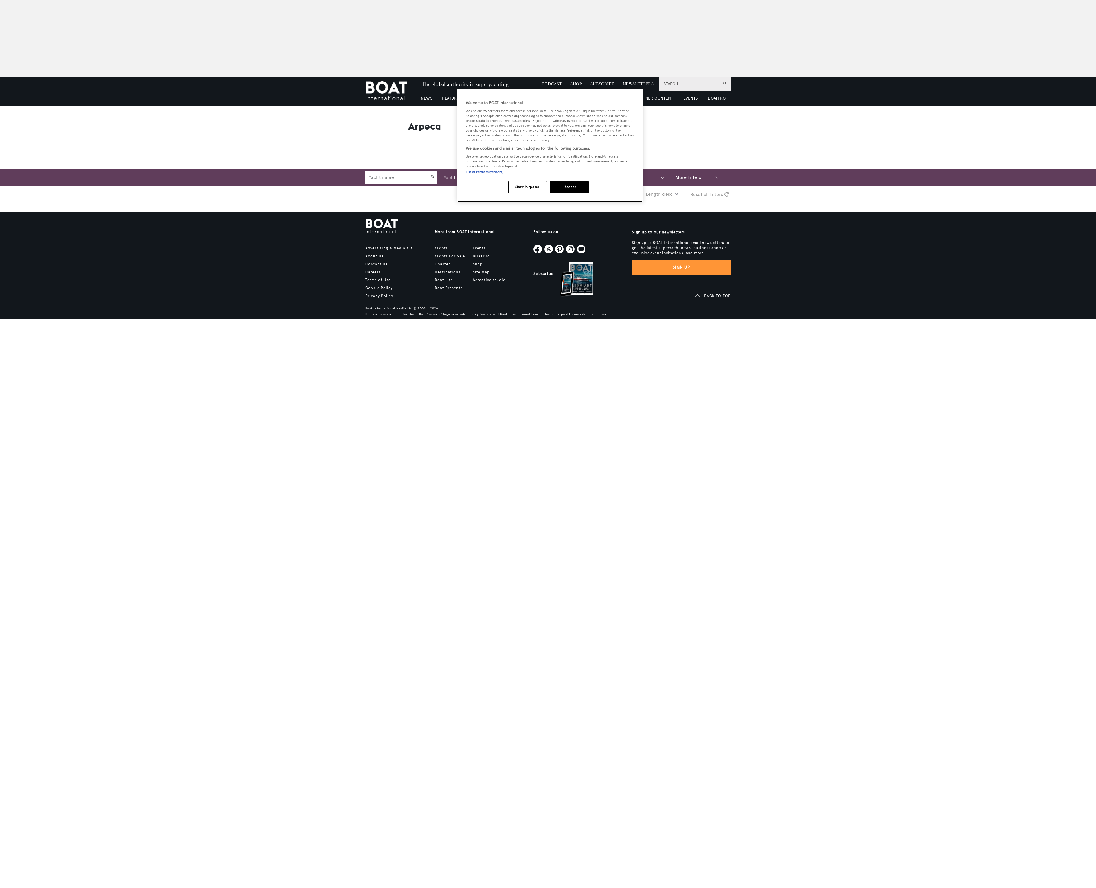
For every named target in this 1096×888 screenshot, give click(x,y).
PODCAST (552, 84)
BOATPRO (717, 98)
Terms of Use (378, 280)
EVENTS (690, 98)
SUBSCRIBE (602, 84)
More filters (688, 177)
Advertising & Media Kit (388, 248)
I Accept (569, 187)
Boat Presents (449, 288)
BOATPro (481, 256)
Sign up (681, 267)
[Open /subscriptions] (572, 280)
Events (479, 248)
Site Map (481, 272)
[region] (550, 145)
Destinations (447, 272)
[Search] (433, 177)
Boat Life (444, 280)
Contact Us (376, 264)
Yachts (441, 248)
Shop (478, 264)
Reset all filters (707, 194)
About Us (374, 256)
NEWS (426, 98)
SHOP (576, 84)
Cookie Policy (379, 288)
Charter (442, 264)
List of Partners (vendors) (484, 172)
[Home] (390, 91)
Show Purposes (527, 187)
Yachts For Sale (450, 256)
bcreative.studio (489, 280)
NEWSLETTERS (638, 84)
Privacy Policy (379, 296)
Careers (373, 272)
